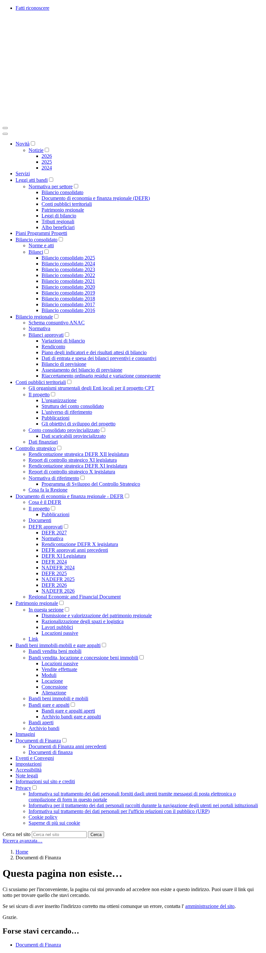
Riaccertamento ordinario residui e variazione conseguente (101, 375)
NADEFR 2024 (58, 567)
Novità (23, 143)
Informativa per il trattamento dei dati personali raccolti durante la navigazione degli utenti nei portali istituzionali (143, 805)
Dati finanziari (43, 442)
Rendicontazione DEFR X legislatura (80, 544)
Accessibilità (29, 770)
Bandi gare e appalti (49, 705)
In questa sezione (46, 609)
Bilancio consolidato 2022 (68, 275)
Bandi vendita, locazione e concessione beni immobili (83, 657)
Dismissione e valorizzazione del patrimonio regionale (97, 615)
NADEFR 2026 (58, 591)
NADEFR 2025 (58, 579)
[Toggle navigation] (5, 128)
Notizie (36, 150)
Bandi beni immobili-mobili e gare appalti (58, 645)
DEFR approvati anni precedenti (75, 550)
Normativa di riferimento (54, 478)
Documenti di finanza (51, 752)
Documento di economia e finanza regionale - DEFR (70, 496)
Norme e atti (41, 245)
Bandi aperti (41, 722)
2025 (47, 162)
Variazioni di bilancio (63, 340)
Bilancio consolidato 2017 (68, 304)
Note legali (27, 775)
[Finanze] (100, 120)
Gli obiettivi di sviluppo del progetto (78, 423)
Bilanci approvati (46, 335)
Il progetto (39, 394)
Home (22, 851)
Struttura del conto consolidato (73, 406)
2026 (47, 156)
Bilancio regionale (34, 317)
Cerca (96, 834)
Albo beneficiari (58, 227)
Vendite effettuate (59, 669)
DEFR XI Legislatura (64, 556)
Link (33, 639)
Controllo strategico (36, 448)
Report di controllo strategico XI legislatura (73, 460)
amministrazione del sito (210, 906)
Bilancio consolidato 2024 (68, 263)
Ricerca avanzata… (22, 840)
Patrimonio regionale (63, 210)
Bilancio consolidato (62, 192)
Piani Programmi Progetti (41, 233)
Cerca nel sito (16, 834)
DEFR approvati (46, 526)
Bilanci (36, 252)
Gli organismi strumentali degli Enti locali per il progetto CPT (91, 388)
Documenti (40, 520)
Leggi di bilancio (59, 215)
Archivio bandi (44, 728)
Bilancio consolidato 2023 (68, 269)
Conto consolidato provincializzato (64, 430)
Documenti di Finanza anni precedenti (67, 746)
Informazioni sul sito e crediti (45, 781)
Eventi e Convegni (35, 758)
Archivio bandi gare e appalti (71, 716)
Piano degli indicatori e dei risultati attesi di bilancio (94, 352)
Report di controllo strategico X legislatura (72, 471)
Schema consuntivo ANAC (57, 322)
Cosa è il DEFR (45, 502)
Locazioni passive (60, 633)
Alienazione (54, 692)
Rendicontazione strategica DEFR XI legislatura (78, 466)
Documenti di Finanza (38, 740)
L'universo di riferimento (67, 412)
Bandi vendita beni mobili (55, 651)
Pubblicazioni (55, 418)
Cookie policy (43, 817)
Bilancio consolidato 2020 (68, 287)
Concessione (54, 687)
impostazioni (29, 764)
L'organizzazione (59, 400)
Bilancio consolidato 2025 (68, 258)
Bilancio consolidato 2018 (68, 298)
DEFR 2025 (54, 573)
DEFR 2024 (54, 561)
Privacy (23, 788)
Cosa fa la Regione (48, 490)
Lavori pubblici (57, 627)
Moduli (49, 675)
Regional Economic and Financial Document (75, 596)
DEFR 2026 (54, 585)
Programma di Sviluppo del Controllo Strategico (91, 484)
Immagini (25, 734)
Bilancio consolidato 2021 (68, 281)
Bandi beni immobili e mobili (58, 698)
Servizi (23, 173)
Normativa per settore (51, 186)
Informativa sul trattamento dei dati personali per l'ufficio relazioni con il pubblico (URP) (119, 811)
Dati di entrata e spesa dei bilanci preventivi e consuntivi (99, 358)
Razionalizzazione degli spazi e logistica (83, 621)
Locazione (52, 681)
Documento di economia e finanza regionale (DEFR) (96, 198)
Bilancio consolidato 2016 (68, 310)
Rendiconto (53, 346)
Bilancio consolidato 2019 (68, 293)
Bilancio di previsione (64, 364)
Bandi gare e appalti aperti (68, 711)
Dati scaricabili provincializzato (74, 436)
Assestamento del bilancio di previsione (82, 370)
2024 (47, 167)
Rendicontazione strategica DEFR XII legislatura (79, 454)
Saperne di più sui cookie (54, 823)
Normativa (39, 328)
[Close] (5, 134)
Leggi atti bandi (32, 180)
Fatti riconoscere (32, 8)
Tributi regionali (58, 221)
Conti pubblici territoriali (67, 204)
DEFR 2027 (54, 532)
